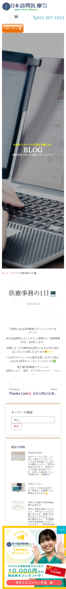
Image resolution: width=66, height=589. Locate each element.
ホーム (5, 273)
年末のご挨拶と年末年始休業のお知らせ (41, 503)
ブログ (14, 273)
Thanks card (35, 452)
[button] (16, 16)
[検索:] (33, 420)
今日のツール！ (35, 484)
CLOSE (61, 529)
